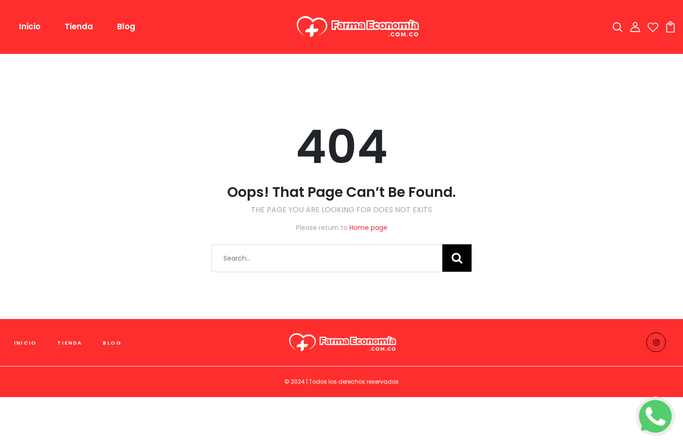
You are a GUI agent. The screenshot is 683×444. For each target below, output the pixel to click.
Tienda (79, 26)
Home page (368, 227)
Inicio (29, 26)
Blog (126, 26)
